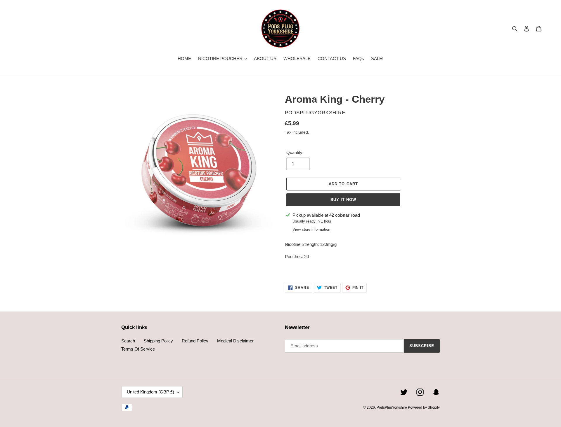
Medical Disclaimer (235, 340)
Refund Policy (195, 340)
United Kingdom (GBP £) (150, 391)
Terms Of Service (138, 348)
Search (128, 340)
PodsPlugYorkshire (392, 407)
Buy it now (343, 199)
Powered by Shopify (424, 407)
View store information (311, 229)
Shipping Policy (158, 340)
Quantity (294, 152)
